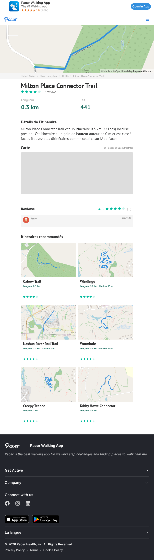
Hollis (65, 76)
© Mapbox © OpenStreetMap (118, 147)
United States (28, 76)
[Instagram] (17, 504)
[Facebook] (7, 504)
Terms (33, 550)
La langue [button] (13, 532)
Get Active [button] (14, 470)
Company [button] (13, 482)
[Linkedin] (28, 504)
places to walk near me (129, 454)
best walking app (37, 454)
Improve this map (143, 71)
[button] (4, 6)
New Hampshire (49, 76)
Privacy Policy (15, 550)
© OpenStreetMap (123, 71)
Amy (34, 218)
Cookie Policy (53, 550)
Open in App (140, 6)
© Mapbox (107, 71)
